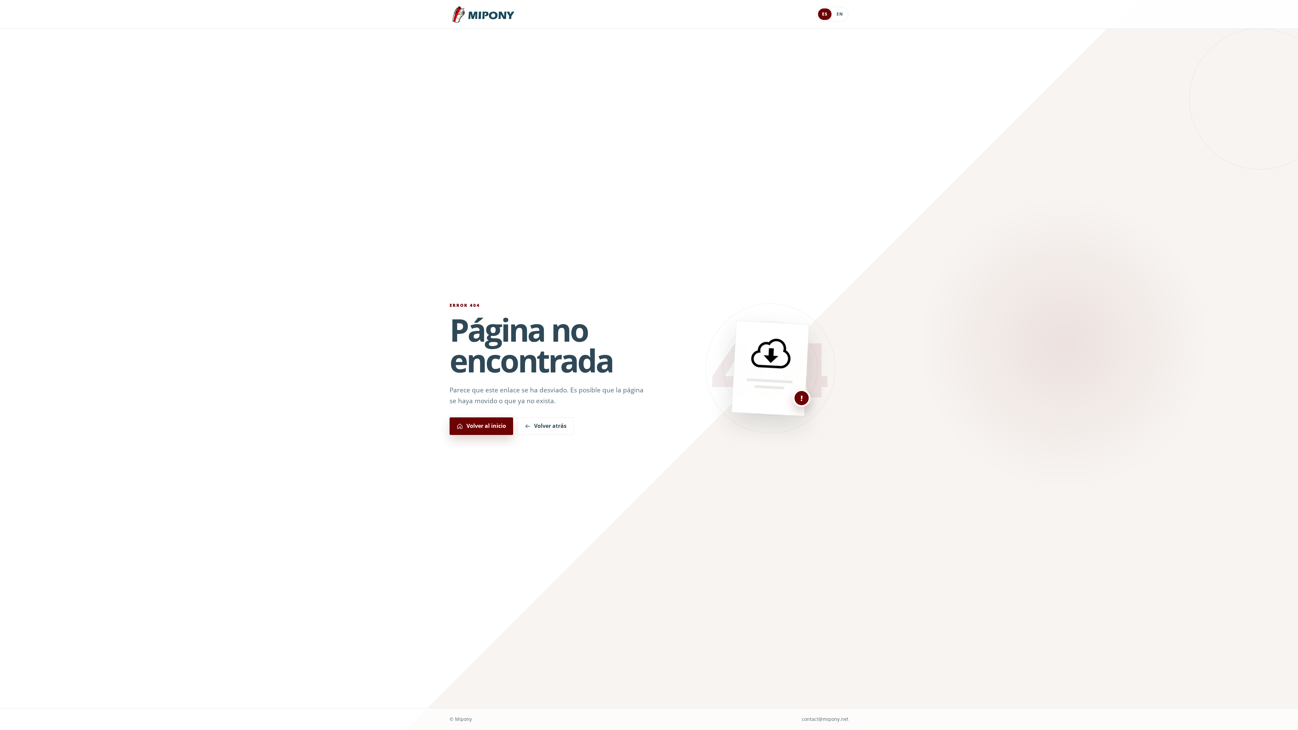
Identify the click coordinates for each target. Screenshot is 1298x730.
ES (824, 14)
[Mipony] (483, 14)
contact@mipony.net (825, 719)
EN (840, 14)
